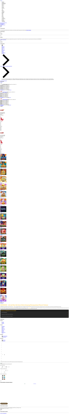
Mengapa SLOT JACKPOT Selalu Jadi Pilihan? (7, 314)
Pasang (10, 97)
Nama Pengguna (2, 408)
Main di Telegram (2, 23)
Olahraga (3, 47)
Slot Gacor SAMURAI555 (3, 413)
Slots (2, 327)
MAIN (1, 160)
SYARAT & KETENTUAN (3, 39)
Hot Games (3, 46)
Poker (2, 51)
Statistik (1, 82)
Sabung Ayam (3, 332)
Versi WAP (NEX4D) (2, 24)
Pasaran (3, 80)
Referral (3, 323)
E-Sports (3, 52)
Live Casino (3, 48)
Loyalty (3, 322)
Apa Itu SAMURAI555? (4, 312)
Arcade (3, 50)
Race (2, 49)
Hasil (1, 80)
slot (13, 306)
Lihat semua (2, 97)
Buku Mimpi (5, 80)
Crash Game (3, 329)
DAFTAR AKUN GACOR (4, 403)
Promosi (3, 53)
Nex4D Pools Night (5, 99)
